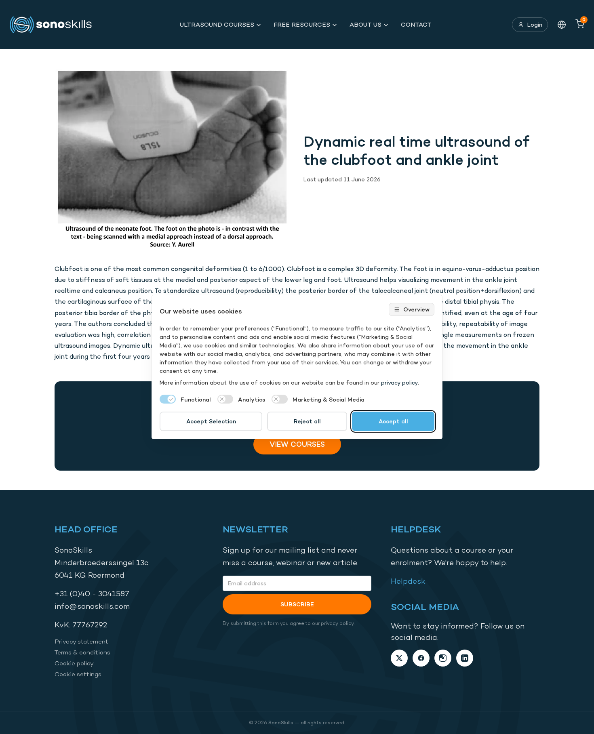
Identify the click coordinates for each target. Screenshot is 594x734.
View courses (297, 444)
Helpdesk (408, 581)
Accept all (393, 421)
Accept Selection (211, 421)
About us (365, 24)
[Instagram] (442, 658)
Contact (416, 24)
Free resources (302, 24)
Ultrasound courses (217, 24)
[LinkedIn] (464, 658)
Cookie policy (74, 663)
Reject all (307, 421)
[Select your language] (561, 24)
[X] (399, 658)
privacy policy (399, 382)
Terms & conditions (82, 652)
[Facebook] (421, 658)
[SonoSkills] (54, 24)
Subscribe (297, 604)
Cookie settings (78, 674)
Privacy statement (81, 641)
